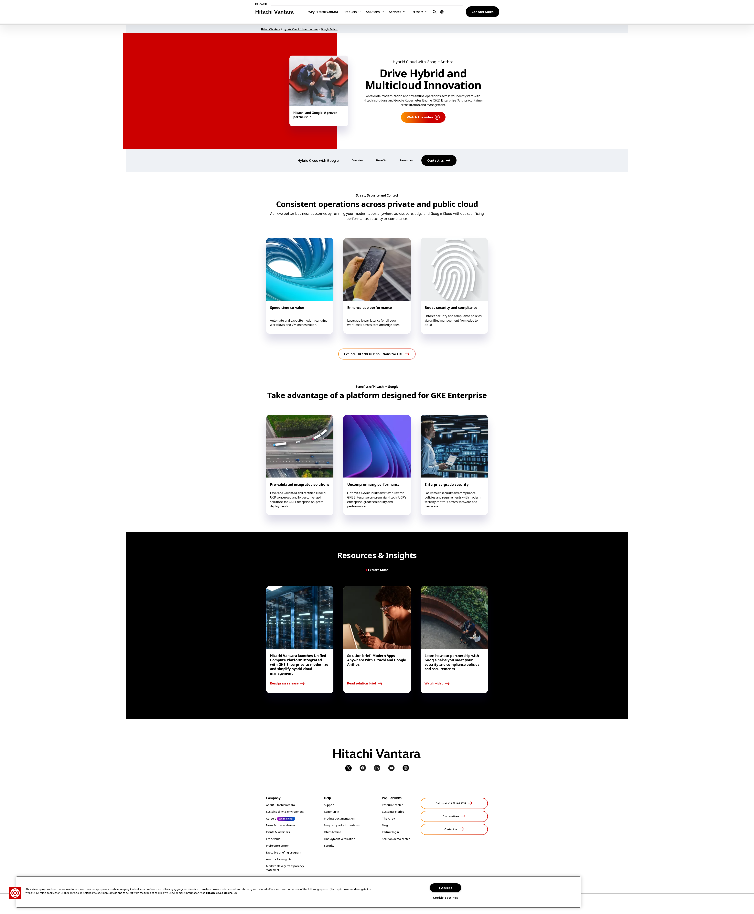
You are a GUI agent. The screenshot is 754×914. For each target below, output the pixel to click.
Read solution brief (361, 683)
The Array (388, 818)
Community (331, 811)
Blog (385, 825)
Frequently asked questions (342, 825)
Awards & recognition (280, 859)
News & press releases (280, 825)
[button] (433, 11)
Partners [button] (417, 12)
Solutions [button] (373, 12)
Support (329, 805)
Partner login (390, 832)
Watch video (434, 683)
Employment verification (339, 839)
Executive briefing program (283, 852)
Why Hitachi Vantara (323, 12)
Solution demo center (396, 839)
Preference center (277, 845)
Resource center (392, 805)
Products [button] (350, 12)
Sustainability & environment (285, 811)
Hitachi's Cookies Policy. (222, 893)
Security (329, 845)
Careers (271, 818)
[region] (298, 892)
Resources (406, 160)
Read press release (284, 683)
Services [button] (395, 12)
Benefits (381, 160)
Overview (357, 160)
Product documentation (339, 818)
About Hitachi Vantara (280, 805)
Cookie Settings (445, 897)
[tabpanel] (377, 639)
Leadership (273, 839)
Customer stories (393, 811)
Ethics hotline (332, 832)
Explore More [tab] (378, 570)
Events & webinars (278, 832)
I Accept (445, 888)
